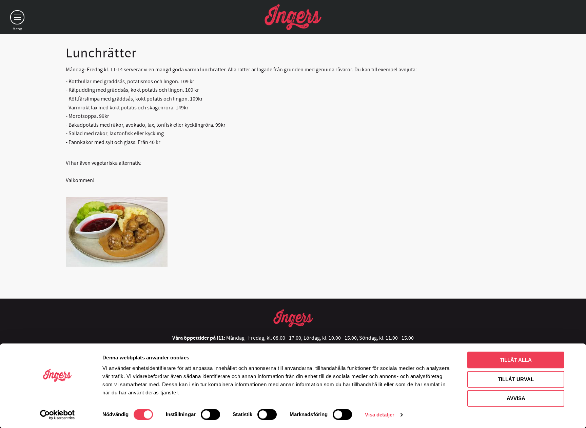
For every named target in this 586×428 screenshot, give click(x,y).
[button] (17, 17)
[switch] (210, 414)
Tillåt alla (516, 360)
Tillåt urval (516, 379)
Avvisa (516, 398)
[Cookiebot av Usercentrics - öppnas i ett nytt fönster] (57, 415)
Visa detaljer (379, 414)
